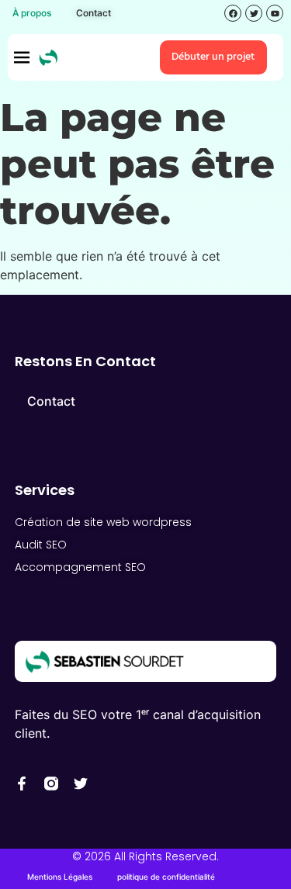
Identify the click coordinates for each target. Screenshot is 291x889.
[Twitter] (81, 783)
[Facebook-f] (22, 783)
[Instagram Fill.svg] (51, 783)
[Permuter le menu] (21, 57)
